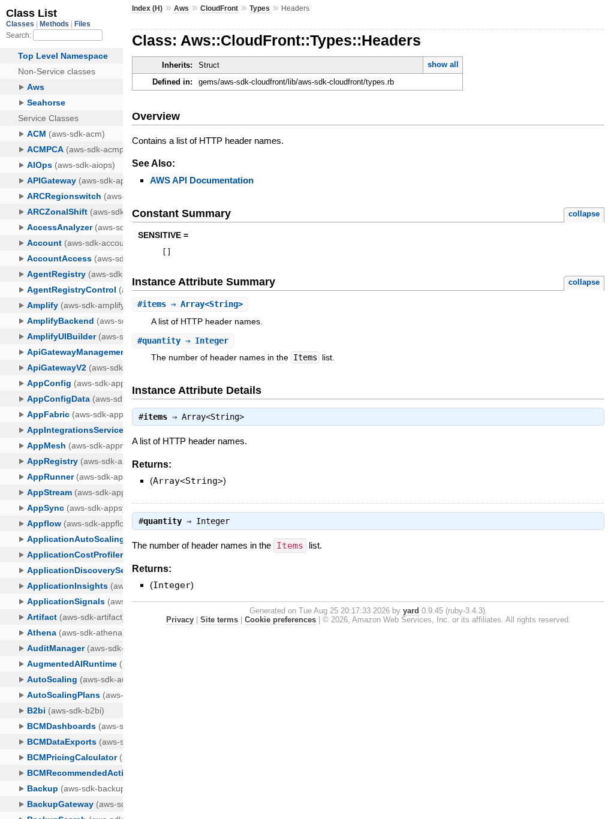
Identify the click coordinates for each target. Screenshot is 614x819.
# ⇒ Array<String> (190, 304)
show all (443, 64)
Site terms (219, 619)
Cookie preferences (280, 619)
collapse (584, 213)
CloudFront (219, 8)
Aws (181, 8)
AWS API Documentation (202, 180)
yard (411, 610)
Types (259, 8)
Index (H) (147, 8)
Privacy (180, 619)
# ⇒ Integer (182, 340)
